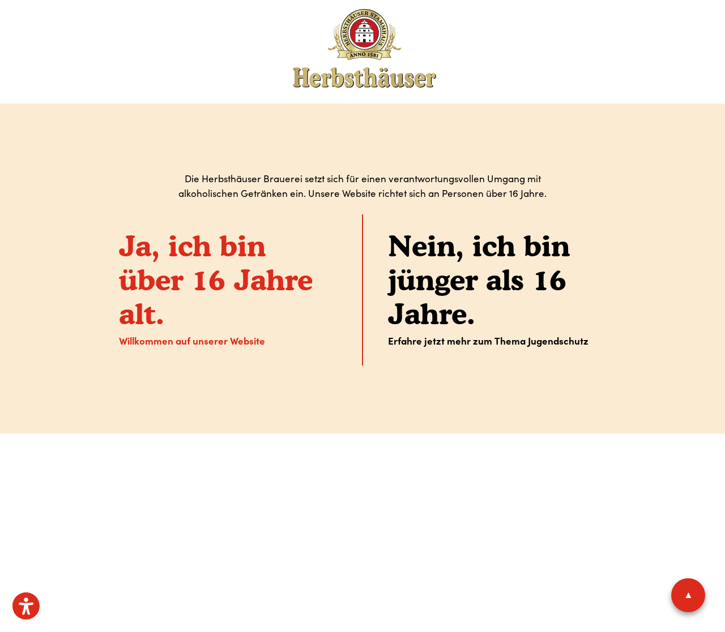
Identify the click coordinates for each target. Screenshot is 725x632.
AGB (309, 478)
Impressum (230, 478)
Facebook (356, 515)
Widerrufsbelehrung (396, 478)
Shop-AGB (336, 478)
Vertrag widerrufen (476, 478)
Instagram (396, 515)
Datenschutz (276, 478)
